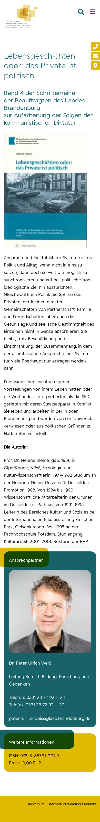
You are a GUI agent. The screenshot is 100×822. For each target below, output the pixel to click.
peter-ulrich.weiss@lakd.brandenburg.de (50, 718)
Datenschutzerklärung (64, 804)
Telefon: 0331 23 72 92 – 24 (37, 697)
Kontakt (90, 804)
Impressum (36, 804)
